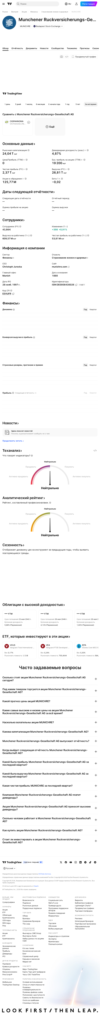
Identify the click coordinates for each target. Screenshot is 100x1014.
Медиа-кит (27, 962)
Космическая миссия (31, 951)
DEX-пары (6, 923)
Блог (24, 954)
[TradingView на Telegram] (85, 862)
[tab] (85, 309)
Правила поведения (56, 913)
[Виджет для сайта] (67, 57)
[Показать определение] (28, 150)
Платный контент (55, 944)
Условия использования (32, 982)
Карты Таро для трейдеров (34, 972)
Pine (4, 926)
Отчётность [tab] (17, 48)
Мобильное (7, 982)
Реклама (78, 918)
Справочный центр (30, 956)
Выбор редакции (55, 929)
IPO (3, 956)
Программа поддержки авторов (58, 909)
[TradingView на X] (61, 862)
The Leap (26, 924)
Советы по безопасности (33, 998)
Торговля (52, 923)
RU (69, 4)
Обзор (25, 916)
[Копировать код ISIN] (76, 285)
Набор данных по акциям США (33, 940)
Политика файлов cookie (33, 992)
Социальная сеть (55, 900)
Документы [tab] (31, 48)
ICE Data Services (45, 874)
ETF (3, 912)
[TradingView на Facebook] (66, 862)
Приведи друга (54, 906)
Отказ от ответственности (33, 985)
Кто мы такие (28, 948)
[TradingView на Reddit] (95, 862)
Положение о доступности (34, 995)
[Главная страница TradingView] (9, 4)
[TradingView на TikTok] (90, 862)
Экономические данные (9, 947)
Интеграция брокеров (84, 921)
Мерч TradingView (30, 969)
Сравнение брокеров (31, 921)
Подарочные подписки (32, 908)
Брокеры (26, 918)
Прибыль (6, 951)
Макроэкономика (9, 972)
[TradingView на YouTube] (70, 862)
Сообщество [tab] (57, 48)
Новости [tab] (44, 48)
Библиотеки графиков (84, 903)
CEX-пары (6, 920)
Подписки (27, 903)
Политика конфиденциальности (31, 988)
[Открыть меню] (3, 3)
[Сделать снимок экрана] (62, 57)
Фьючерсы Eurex (30, 936)
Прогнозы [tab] (85, 48)
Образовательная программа (82, 927)
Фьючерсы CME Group (32, 933)
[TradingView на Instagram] (75, 862)
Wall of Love (53, 903)
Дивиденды (7, 954)
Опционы (6, 969)
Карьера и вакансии (31, 959)
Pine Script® (7, 974)
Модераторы (53, 916)
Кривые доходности (10, 966)
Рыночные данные (30, 906)
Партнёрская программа (85, 924)
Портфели (6, 964)
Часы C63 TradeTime (31, 974)
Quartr (36, 886)
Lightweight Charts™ (83, 906)
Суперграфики (8, 902)
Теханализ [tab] (72, 48)
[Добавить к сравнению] (29, 122)
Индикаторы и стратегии (58, 936)
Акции (5, 910)
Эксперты (52, 939)
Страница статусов (31, 1003)
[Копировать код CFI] (13, 294)
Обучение (52, 926)
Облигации (6, 915)
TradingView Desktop (11, 985)
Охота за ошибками (31, 1000)
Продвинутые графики (84, 908)
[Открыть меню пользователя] (76, 3)
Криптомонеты (8, 918)
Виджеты (79, 900)
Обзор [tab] (5, 48)
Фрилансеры (53, 941)
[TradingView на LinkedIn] (80, 862)
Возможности (28, 900)
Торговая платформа (83, 911)
